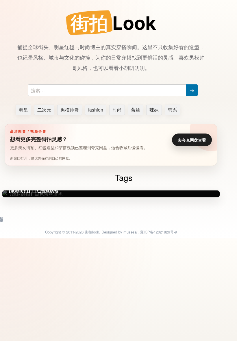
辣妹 (154, 109)
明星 (23, 109)
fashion (95, 109)
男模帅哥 (69, 109)
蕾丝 (135, 109)
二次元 (44, 109)
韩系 (172, 109)
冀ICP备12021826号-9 (158, 232)
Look (113, 23)
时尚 (117, 109)
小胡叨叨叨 (132, 67)
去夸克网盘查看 (192, 140)
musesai (130, 232)
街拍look (92, 232)
